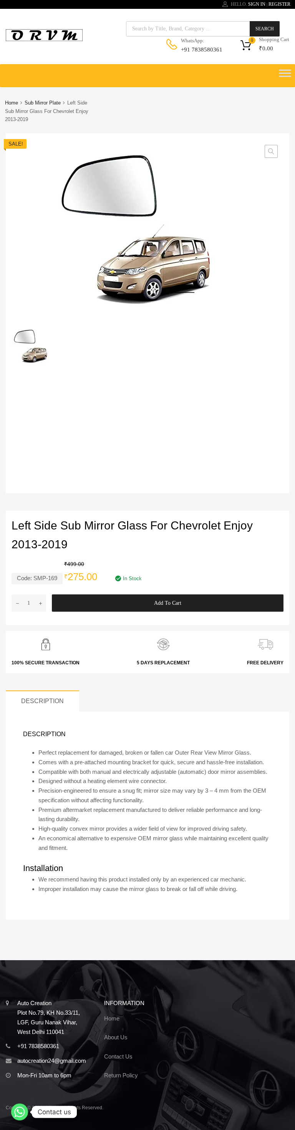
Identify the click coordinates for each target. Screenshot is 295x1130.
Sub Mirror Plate (43, 103)
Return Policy (121, 1075)
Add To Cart (167, 603)
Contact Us (118, 1056)
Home (11, 103)
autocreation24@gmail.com (51, 1060)
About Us (116, 1037)
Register (279, 4)
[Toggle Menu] (285, 76)
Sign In (256, 4)
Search (264, 29)
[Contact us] (19, 1111)
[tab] (42, 701)
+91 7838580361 (200, 49)
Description (42, 700)
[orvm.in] (44, 39)
